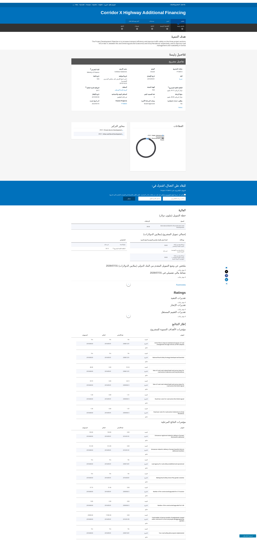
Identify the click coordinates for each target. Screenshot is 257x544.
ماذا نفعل (183, 4)
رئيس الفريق (123, 69)
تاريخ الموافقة (123, 76)
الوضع (153, 69)
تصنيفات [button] (137, 26)
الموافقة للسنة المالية (92, 87)
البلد (181, 76)
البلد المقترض (94, 69)
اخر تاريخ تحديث (94, 101)
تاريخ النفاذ (96, 76)
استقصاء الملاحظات (248, 536)
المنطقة (124, 87)
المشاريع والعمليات (175, 4)
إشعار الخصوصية (169, 195)
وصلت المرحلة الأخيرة (148, 101)
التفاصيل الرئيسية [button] (164, 26)
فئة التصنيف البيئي (149, 94)
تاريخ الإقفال (95, 94)
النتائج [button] (122, 26)
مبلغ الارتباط (178, 94)
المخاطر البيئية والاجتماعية (119, 94)
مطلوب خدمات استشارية (175, 101)
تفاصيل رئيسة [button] (180, 26)
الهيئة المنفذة (151, 87)
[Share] (226, 275)
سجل (129, 198)
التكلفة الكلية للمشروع (175, 87)
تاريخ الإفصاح (151, 76)
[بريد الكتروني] (226, 267)
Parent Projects (121, 101)
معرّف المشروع (177, 69)
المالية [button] (152, 26)
